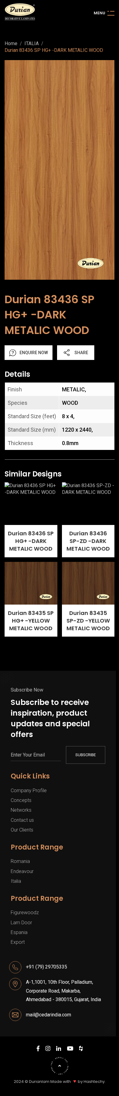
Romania (20, 861)
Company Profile (29, 790)
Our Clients (22, 830)
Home (11, 43)
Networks (21, 810)
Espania (19, 932)
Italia (16, 881)
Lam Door (21, 922)
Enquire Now (34, 352)
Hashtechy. (95, 1081)
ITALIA (31, 43)
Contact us (22, 820)
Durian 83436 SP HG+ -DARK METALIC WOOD (54, 50)
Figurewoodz (25, 912)
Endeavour (22, 871)
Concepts (21, 800)
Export (18, 942)
